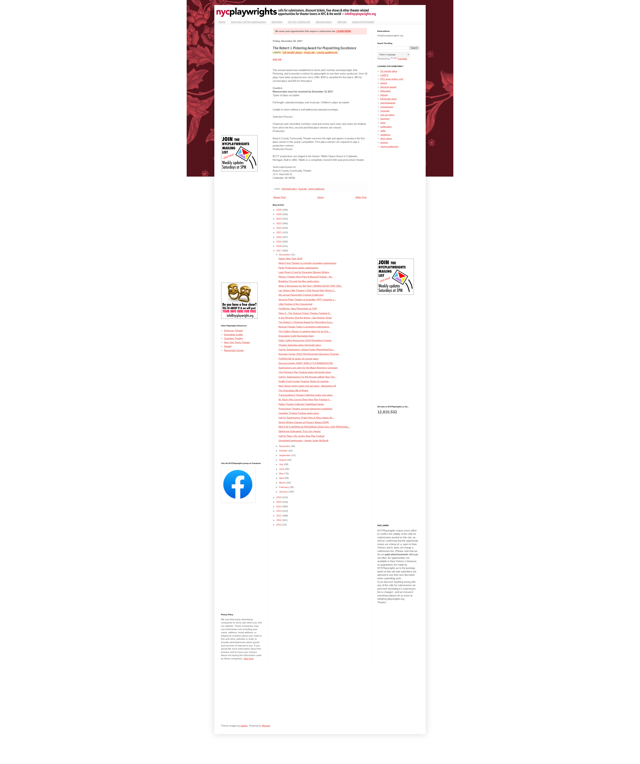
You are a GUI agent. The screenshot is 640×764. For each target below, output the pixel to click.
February (284, 487)
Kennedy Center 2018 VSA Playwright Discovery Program (308, 354)
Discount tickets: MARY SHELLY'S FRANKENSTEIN (305, 363)
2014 (279, 506)
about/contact (324, 21)
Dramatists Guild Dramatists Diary (296, 336)
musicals (309, 52)
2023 (279, 223)
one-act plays (387, 114)
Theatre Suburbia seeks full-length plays (299, 345)
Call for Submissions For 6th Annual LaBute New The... (307, 377)
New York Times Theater (237, 342)
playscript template (363, 21)
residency (385, 134)
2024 (279, 218)
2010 (279, 524)
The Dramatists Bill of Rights (293, 390)
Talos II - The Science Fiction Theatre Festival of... (305, 313)
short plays (386, 138)
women (384, 142)
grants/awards (387, 102)
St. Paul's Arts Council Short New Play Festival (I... (304, 399)
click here (249, 658)
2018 (279, 246)
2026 (279, 209)
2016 (279, 497)
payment (385, 118)
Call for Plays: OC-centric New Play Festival (301, 436)
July (281, 464)
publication (386, 126)
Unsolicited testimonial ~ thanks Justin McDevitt (303, 440)
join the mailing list (299, 21)
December (285, 254)
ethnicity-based (388, 87)
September (285, 455)
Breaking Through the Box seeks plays (298, 281)
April (281, 478)
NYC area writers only (391, 79)
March (282, 482)
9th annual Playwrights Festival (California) (301, 295)
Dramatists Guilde (233, 334)
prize (383, 122)
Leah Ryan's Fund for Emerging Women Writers (303, 272)
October (283, 450)
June (282, 469)
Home (320, 197)
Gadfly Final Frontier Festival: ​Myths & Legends (303, 381)
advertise (277, 21)
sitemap (341, 21)
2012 (279, 515)
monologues (386, 106)
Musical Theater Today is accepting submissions (303, 326)
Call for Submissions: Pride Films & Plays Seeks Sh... (306, 417)
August (283, 459)
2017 (279, 250)
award (383, 83)
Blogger (266, 725)
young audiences (327, 52)
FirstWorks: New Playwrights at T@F (297, 308)
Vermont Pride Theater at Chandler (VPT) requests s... (307, 299)
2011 (279, 520)
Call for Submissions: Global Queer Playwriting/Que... (306, 349)
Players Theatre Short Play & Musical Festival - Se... (306, 276)
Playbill (227, 346)
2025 (279, 214)
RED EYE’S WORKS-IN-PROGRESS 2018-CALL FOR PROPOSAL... (314, 426)
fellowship (385, 91)
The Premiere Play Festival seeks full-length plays (304, 372)
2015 (279, 502)
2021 (279, 232)
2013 (279, 511)
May (281, 473)
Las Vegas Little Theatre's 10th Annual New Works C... (307, 290)
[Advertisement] (242, 80)
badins (244, 725)
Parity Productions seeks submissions (298, 267)
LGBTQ (384, 75)
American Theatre (233, 330)
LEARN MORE (343, 31)
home (222, 21)
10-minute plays (388, 71)
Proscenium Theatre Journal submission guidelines (305, 408)
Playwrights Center (234, 350)
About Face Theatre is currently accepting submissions (307, 263)
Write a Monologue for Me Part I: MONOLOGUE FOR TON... (310, 286)
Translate (402, 58)
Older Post (360, 197)
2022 (279, 228)
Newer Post (280, 197)
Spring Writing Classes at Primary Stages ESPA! (303, 422)
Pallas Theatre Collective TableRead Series (301, 404)
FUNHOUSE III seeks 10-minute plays (298, 358)
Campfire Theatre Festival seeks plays (298, 413)
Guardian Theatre (233, 338)
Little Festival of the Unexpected (295, 304)
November (285, 446)
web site (277, 59)
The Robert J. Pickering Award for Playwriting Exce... (306, 322)
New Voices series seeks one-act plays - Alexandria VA (307, 385)
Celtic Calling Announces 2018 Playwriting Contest (304, 340)
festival (384, 95)
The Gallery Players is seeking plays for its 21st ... (304, 331)
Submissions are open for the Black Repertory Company (308, 367)
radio (383, 130)
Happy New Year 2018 (290, 258)
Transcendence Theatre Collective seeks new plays (305, 395)
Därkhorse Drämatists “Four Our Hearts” (299, 431)
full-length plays (292, 52)
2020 (279, 237)
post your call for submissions (248, 21)
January (283, 491)
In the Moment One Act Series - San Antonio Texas (305, 317)
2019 (279, 241)
